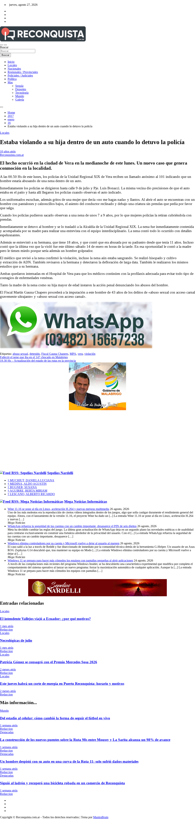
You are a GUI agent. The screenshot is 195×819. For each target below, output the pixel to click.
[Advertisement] (97, 440)
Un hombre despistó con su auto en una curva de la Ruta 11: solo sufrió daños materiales (69, 761)
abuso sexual (20, 353)
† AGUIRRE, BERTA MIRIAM (27, 490)
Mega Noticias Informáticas (85, 501)
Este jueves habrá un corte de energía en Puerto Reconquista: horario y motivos (62, 684)
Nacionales (14, 68)
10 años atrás (8, 151)
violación (89, 353)
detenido (35, 353)
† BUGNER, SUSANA (22, 487)
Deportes (20, 89)
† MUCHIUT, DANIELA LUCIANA (31, 480)
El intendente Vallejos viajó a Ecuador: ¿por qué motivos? (45, 619)
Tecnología (22, 92)
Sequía (19, 85)
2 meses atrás (8, 669)
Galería (19, 99)
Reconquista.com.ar (12, 155)
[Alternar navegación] (1, 44)
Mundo (19, 96)
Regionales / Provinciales (23, 72)
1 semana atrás (9, 725)
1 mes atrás (6, 626)
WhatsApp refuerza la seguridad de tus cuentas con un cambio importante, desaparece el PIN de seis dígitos (72, 526)
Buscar (4, 47)
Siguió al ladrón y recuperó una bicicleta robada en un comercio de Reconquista (62, 783)
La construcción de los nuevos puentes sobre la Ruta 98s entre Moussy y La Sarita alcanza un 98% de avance (85, 740)
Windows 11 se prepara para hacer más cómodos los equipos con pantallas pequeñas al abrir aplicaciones (70, 560)
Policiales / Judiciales (20, 75)
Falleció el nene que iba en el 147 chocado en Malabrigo (34, 357)
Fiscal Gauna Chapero (54, 353)
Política (12, 79)
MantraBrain (100, 817)
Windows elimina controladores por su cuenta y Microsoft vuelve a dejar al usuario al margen (63, 543)
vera (80, 353)
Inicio (11, 61)
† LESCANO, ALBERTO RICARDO (31, 494)
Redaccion (6, 629)
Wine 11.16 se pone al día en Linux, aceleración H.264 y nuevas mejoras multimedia (58, 509)
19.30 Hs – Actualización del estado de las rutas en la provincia (38, 360)
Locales (12, 65)
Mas (10, 82)
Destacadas (7, 732)
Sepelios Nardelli (60, 473)
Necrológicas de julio (16, 640)
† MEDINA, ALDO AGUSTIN (27, 483)
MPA (73, 353)
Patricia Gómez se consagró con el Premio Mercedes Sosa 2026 (48, 662)
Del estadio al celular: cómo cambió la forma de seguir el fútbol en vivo (55, 718)
